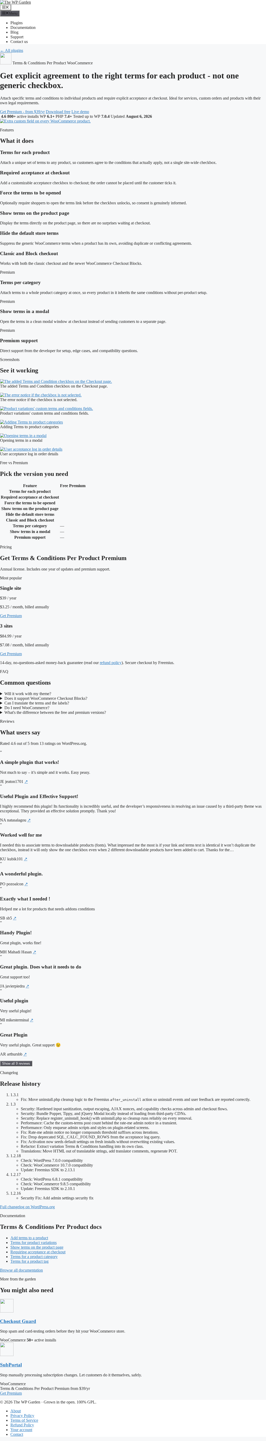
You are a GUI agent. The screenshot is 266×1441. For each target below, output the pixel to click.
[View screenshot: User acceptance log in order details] (31, 449)
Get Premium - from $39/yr (22, 111)
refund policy (111, 662)
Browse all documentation (21, 1270)
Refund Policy (22, 1425)
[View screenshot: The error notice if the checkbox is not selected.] (41, 395)
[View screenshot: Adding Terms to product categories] (31, 422)
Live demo (80, 111)
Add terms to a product (29, 1238)
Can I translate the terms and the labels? (36, 703)
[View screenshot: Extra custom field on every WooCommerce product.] (45, 121)
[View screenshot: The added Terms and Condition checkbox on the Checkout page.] (56, 381)
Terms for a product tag (29, 1261)
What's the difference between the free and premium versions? (55, 712)
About (15, 1411)
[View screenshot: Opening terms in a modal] (23, 435)
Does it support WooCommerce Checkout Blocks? (45, 698)
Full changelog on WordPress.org (27, 1207)
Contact (16, 1434)
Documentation (23, 27)
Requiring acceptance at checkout (37, 1252)
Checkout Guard (18, 1321)
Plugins (16, 23)
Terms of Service (24, 1420)
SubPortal (11, 1365)
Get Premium (11, 616)
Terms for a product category (34, 1256)
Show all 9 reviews (16, 1063)
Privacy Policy (22, 1415)
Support (16, 37)
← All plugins (11, 50)
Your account (21, 1429)
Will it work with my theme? (27, 693)
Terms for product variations (33, 1242)
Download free (58, 111)
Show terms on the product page (36, 1247)
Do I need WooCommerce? (26, 708)
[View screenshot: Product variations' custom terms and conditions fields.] (46, 408)
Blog (14, 32)
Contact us (19, 41)
